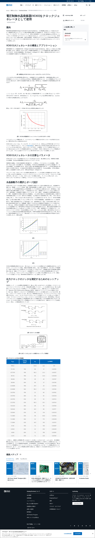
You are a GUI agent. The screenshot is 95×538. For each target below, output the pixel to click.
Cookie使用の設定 (68, 533)
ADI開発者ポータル (54, 509)
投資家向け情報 (31, 506)
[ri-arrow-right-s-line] (90, 473)
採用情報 (29, 498)
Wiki (51, 503)
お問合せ (52, 495)
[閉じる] (92, 533)
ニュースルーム (31, 500)
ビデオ (17, 458)
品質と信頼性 (30, 509)
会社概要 (29, 495)
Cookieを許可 (78, 533)
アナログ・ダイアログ (55, 506)
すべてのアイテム (10, 458)
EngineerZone (53, 498)
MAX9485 (30, 145)
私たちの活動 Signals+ (32, 503)
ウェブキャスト (23, 458)
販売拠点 (29, 512)
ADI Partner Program (32, 514)
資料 (51, 500)
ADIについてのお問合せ (33, 517)
